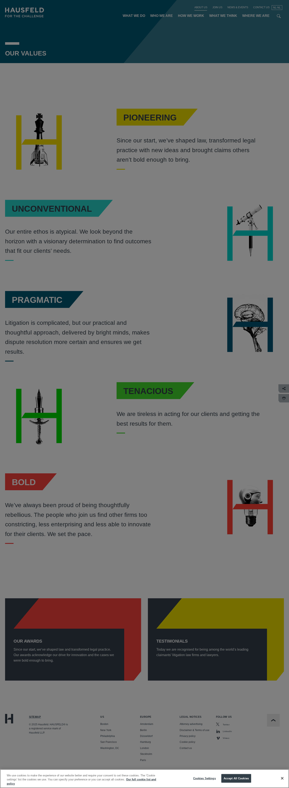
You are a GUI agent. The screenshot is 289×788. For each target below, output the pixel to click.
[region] (144, 778)
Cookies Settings (204, 778)
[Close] (282, 778)
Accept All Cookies (236, 778)
